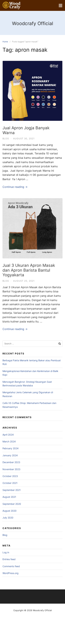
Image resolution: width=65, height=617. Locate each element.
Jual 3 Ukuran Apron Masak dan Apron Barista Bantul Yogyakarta (28, 270)
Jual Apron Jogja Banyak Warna (26, 130)
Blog (5, 138)
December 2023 (11, 462)
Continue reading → (15, 186)
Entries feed (9, 559)
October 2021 (10, 483)
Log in (5, 552)
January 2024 (10, 455)
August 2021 (9, 496)
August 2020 (9, 510)
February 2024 (10, 448)
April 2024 (8, 434)
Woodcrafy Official (32, 23)
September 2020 (11, 503)
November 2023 (11, 469)
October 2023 (10, 476)
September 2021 (11, 490)
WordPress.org (10, 573)
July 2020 (7, 517)
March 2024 (9, 441)
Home (5, 41)
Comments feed (11, 566)
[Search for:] (32, 344)
